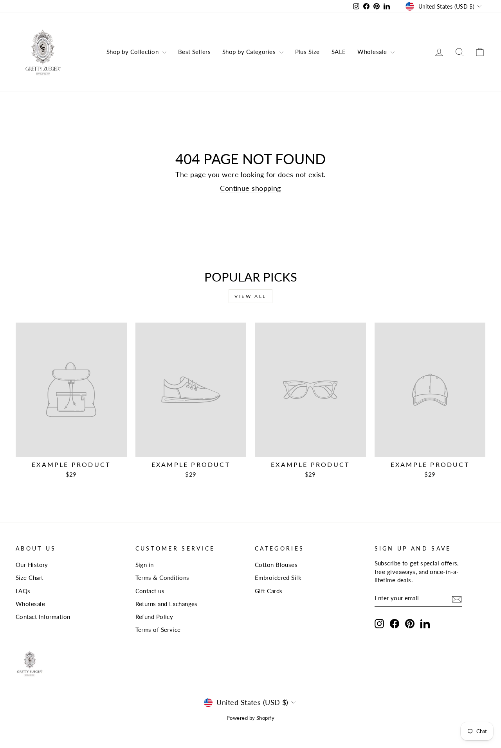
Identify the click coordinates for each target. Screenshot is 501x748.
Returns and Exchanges (166, 603)
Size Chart (29, 577)
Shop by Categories (250, 51)
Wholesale (373, 51)
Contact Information (43, 616)
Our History (32, 564)
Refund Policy (154, 616)
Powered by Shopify (250, 718)
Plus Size (307, 51)
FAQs (23, 590)
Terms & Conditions (162, 577)
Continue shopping (250, 188)
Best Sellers (194, 51)
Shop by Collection (133, 51)
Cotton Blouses (276, 564)
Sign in (144, 564)
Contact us (150, 590)
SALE (339, 51)
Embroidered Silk (278, 577)
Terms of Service (158, 629)
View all (250, 296)
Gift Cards (269, 590)
